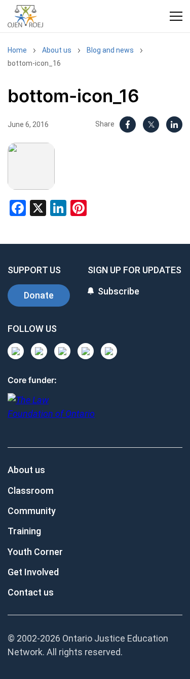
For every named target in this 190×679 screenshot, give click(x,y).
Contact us (31, 592)
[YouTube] (62, 351)
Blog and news (110, 50)
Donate (39, 295)
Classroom (31, 490)
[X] (151, 124)
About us (56, 50)
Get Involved (33, 572)
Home (17, 50)
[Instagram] (16, 351)
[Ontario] (51, 412)
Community (32, 510)
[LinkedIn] (174, 124)
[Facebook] (128, 124)
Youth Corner (35, 551)
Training (24, 531)
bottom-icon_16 (34, 63)
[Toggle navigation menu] (176, 16)
